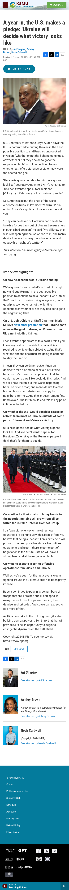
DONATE (58, 4)
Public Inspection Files (17, 791)
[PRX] (20, 859)
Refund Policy (13, 825)
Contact (10, 784)
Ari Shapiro (19, 49)
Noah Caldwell (19, 52)
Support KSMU (13, 798)
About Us (11, 812)
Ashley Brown (30, 700)
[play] (5, 886)
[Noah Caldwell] (10, 735)
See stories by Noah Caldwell (38, 743)
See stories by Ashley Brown (38, 716)
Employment (12, 818)
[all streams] (64, 886)
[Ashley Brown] (10, 704)
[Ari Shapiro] (10, 677)
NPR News (19, 649)
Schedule (11, 805)
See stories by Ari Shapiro (36, 680)
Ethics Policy (12, 832)
